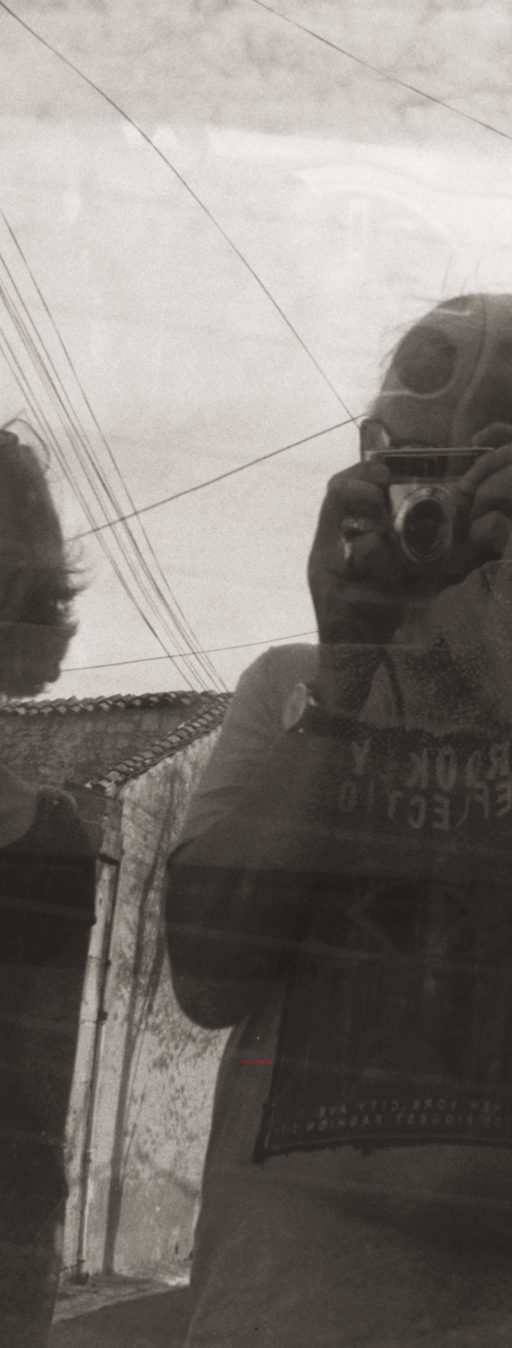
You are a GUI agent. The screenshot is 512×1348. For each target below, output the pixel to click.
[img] (256, 674)
